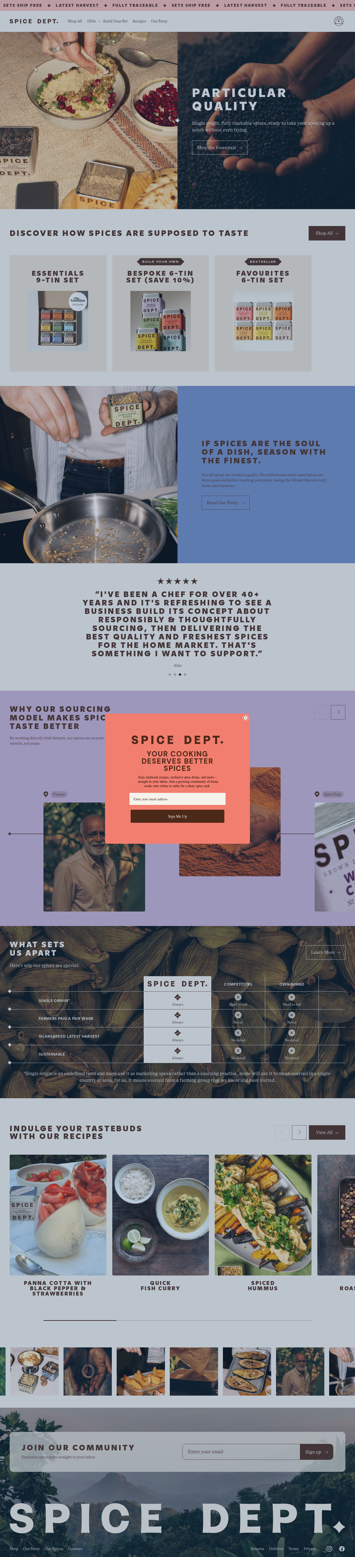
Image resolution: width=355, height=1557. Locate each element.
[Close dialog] (245, 717)
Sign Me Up (177, 816)
